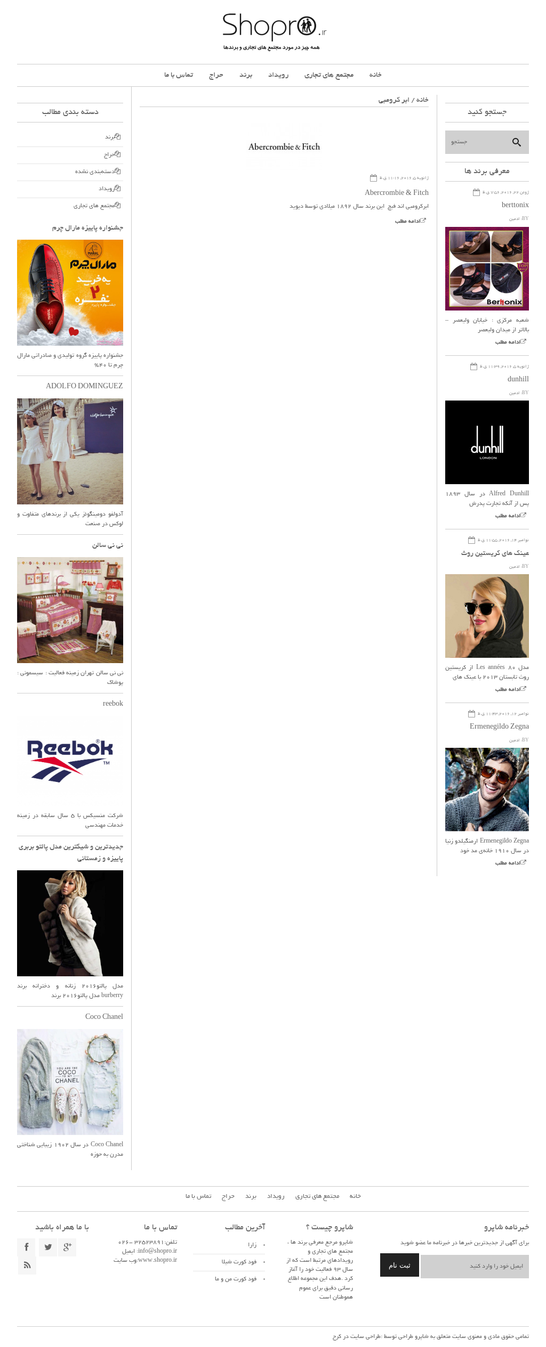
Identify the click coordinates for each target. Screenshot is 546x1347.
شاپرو (421, 1337)
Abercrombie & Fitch (397, 194)
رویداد (278, 75)
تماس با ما (178, 75)
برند (245, 75)
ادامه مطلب (407, 222)
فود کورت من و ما (235, 1279)
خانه (376, 75)
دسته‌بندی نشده (95, 172)
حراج (216, 75)
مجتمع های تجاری (329, 75)
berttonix (515, 206)
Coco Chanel (104, 1018)
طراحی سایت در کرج (357, 1337)
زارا (252, 1245)
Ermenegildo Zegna (499, 727)
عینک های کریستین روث (495, 554)
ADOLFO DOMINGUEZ (84, 387)
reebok (113, 704)
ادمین (514, 219)
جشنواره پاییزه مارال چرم (87, 228)
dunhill (518, 380)
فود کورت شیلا (239, 1262)
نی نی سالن (107, 546)
